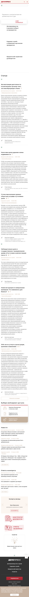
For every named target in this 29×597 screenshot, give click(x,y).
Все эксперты (14, 510)
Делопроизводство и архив (8, 90)
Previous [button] (2, 504)
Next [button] (26, 504)
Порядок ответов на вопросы (14, 585)
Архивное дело (5, 259)
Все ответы (4, 491)
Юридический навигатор (7, 156)
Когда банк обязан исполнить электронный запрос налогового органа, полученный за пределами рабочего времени (12, 433)
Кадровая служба (5, 200)
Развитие (14, 571)
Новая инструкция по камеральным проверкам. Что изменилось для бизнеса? (12, 290)
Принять (14, 594)
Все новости (5, 464)
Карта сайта (14, 583)
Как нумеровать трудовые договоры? (11, 481)
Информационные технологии (9, 92)
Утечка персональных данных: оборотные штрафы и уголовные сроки (12, 196)
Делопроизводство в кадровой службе (11, 351)
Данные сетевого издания (14, 582)
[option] (14, 11)
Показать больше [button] (14, 398)
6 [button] (27, 17)
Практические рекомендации (9, 202)
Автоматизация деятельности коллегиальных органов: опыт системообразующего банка (11, 86)
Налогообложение (6, 158)
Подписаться (14, 578)
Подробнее (19, 592)
